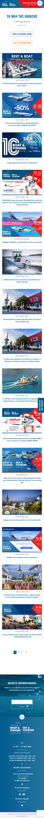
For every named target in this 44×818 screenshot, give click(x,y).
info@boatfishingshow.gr (22, 780)
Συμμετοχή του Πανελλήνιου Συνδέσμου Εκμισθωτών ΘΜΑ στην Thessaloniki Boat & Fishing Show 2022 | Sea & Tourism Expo (22, 480)
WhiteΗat (25, 816)
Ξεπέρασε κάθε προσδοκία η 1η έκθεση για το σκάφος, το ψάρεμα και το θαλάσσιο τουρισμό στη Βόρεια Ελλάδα (22, 360)
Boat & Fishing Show (22, 34)
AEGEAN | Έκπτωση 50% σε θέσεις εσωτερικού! (22, 557)
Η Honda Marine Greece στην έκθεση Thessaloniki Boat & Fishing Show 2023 (22, 281)
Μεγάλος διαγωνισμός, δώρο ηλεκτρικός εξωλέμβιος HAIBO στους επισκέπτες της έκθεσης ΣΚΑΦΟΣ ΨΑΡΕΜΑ (22, 439)
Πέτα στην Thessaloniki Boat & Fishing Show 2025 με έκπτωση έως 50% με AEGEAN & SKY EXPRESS (22, 124)
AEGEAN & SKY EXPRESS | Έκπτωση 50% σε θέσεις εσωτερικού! (22, 242)
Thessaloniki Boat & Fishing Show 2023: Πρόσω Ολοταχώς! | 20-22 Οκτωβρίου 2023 (22, 320)
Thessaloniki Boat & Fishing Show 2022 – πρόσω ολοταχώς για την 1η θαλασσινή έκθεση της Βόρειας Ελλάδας (22, 596)
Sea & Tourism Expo (22, 42)
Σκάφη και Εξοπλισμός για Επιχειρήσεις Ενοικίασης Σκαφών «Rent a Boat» (22, 84)
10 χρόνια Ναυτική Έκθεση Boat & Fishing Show (22, 163)
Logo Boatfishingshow (12, 4)
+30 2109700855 (22, 778)
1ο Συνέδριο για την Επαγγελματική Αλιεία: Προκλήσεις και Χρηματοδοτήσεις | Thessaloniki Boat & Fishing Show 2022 (22, 400)
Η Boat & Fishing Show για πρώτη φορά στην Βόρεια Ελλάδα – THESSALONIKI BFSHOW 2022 (22, 636)
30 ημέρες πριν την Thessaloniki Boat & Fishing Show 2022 (22, 520)
